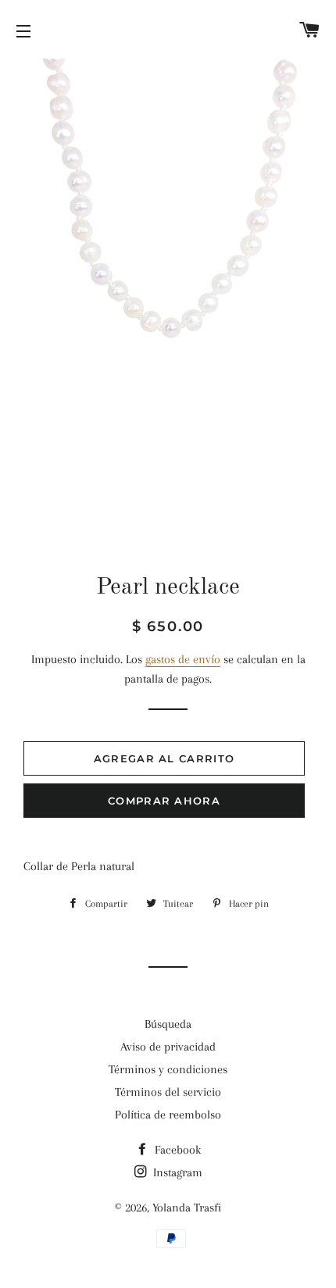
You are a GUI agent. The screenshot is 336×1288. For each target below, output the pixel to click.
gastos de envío (182, 659)
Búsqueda (168, 1024)
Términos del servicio (168, 1092)
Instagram (176, 1172)
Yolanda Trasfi (186, 1208)
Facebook (176, 1150)
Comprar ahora (164, 800)
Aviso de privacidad (168, 1047)
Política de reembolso (168, 1115)
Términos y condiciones (168, 1069)
